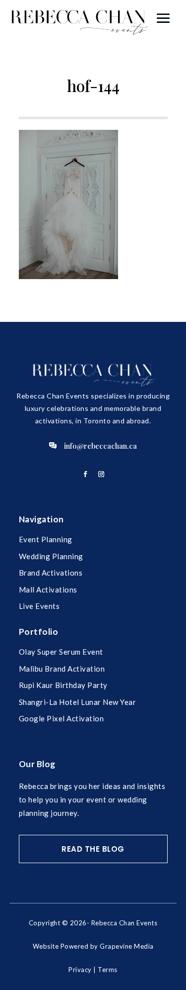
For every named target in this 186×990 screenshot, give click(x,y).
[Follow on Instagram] (101, 474)
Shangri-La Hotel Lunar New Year (77, 701)
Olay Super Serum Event (61, 651)
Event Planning (45, 539)
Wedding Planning (51, 556)
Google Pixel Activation (61, 718)
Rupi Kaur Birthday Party (63, 685)
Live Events (39, 605)
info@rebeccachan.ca (100, 446)
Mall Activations (48, 589)
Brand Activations (51, 572)
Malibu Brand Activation (62, 668)
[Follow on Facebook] (85, 474)
